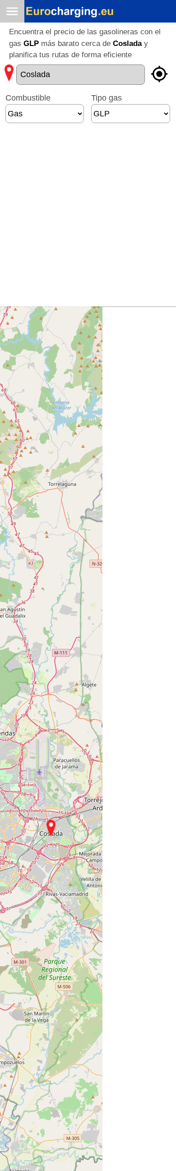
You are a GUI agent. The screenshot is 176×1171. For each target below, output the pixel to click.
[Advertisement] (88, 218)
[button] (51, 828)
